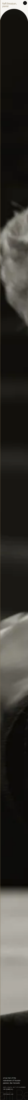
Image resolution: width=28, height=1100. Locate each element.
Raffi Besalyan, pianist (9, 5)
